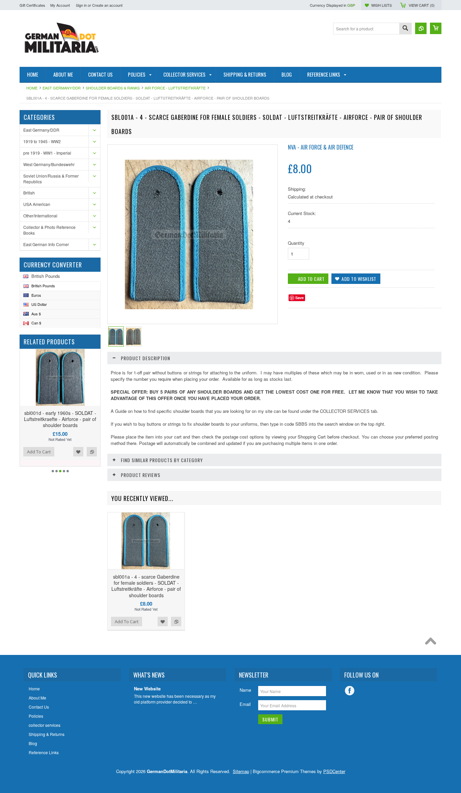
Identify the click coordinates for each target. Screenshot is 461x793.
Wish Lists (381, 5)
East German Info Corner (46, 244)
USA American (36, 204)
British (29, 192)
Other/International (40, 215)
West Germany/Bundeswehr (49, 164)
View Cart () (422, 5)
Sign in (81, 5)
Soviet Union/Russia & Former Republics (51, 178)
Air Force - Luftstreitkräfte (175, 87)
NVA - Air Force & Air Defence (320, 147)
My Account (60, 5)
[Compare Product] (421, 28)
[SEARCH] (405, 29)
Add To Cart (39, 452)
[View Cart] (435, 28)
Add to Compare (92, 451)
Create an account (107, 5)
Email (245, 704)
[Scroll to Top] (432, 642)
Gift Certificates (32, 5)
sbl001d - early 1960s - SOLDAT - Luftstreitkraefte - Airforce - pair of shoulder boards (60, 418)
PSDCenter (334, 771)
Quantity (296, 243)
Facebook (349, 690)
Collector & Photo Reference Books (49, 230)
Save (299, 297)
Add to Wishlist (78, 451)
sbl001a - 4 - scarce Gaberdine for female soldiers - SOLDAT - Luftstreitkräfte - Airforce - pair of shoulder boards (146, 586)
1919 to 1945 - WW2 (42, 141)
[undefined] (189, 307)
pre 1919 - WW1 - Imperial (47, 153)
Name (245, 690)
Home (31, 87)
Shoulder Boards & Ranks (113, 87)
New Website (147, 689)
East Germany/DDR (62, 87)
